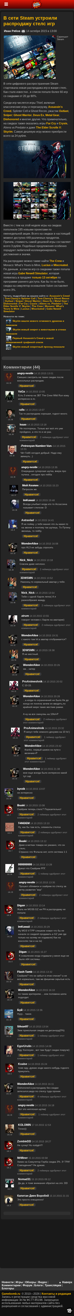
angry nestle (25, 373)
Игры (19, 1282)
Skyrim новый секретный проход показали (38, 347)
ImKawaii (29, 500)
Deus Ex (47, 301)
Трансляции (53, 1285)
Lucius (25, 309)
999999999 (25, 864)
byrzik (21, 788)
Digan (21, 905)
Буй (20, 1009)
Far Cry (23, 303)
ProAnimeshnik (32, 681)
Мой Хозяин (30, 485)
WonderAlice (29, 543)
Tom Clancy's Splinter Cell (20, 298)
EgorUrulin (24, 1046)
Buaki (21, 805)
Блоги (38, 1285)
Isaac (23, 424)
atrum (25, 615)
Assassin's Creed (59, 296)
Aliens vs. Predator (50, 303)
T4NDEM (24, 823)
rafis (22, 409)
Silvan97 (22, 1026)
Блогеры (8, 1288)
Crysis (33, 303)
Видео (42, 1282)
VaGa (21, 391)
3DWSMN (26, 577)
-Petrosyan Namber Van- (36, 445)
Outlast (9, 301)
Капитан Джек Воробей (33, 1195)
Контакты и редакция (56, 1293)
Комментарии (11, 1285)
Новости (8, 1282)
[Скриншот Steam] (30, 36)
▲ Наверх (65, 1282)
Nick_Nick (26, 560)
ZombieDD (24, 1141)
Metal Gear (61, 301)
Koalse (22, 1063)
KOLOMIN (24, 1124)
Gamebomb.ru (11, 1293)
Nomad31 (24, 1179)
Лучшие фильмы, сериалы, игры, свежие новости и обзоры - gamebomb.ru (36, 4)
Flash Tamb (24, 971)
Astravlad (27, 520)
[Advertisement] (37, 1243)
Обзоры (30, 1282)
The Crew (37, 306)
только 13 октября (44, 277)
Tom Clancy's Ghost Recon (53, 298)
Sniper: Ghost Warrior (28, 301)
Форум (27, 1285)
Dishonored (10, 303)
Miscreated (37, 309)
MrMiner (22, 1157)
